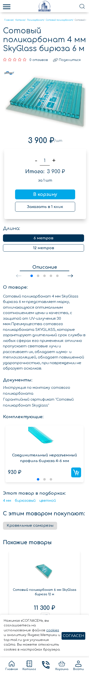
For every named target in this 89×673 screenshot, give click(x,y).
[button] (70, 275)
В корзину (45, 194)
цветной (47, 501)
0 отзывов (38, 60)
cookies (52, 630)
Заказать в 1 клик (45, 207)
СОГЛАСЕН (73, 636)
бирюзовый (25, 501)
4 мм (7, 501)
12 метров (43, 248)
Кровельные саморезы (30, 525)
